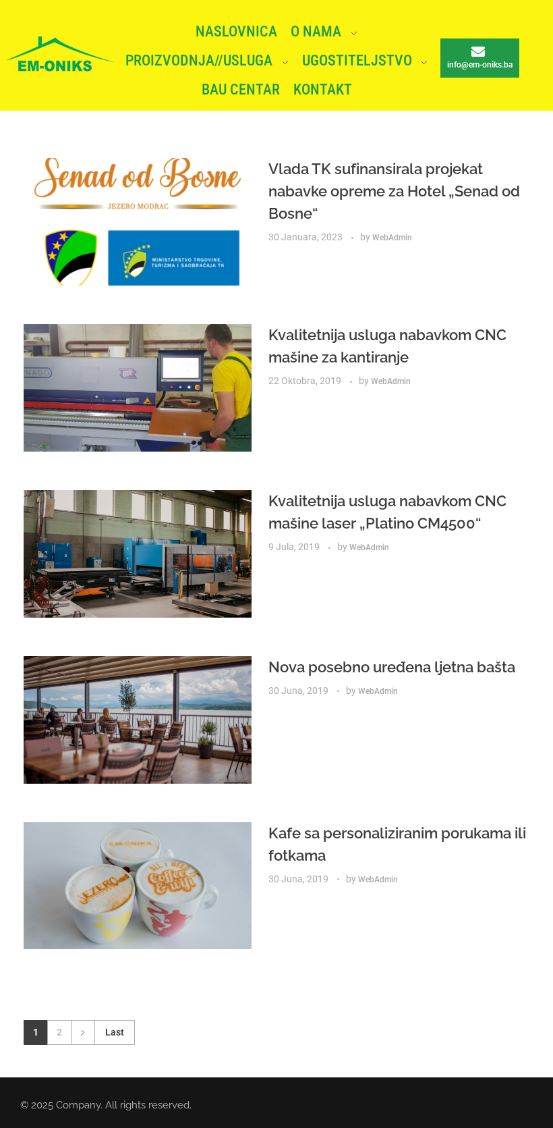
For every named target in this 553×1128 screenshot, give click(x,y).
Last (114, 1032)
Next (82, 1032)
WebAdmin (392, 237)
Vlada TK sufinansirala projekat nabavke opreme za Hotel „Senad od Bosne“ (394, 191)
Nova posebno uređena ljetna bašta (391, 667)
